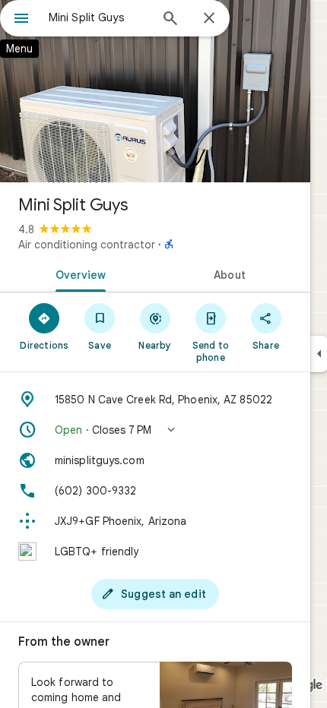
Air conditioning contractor (86, 244)
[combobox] (99, 17)
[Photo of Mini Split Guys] (155, 91)
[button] (155, 430)
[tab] (77, 273)
